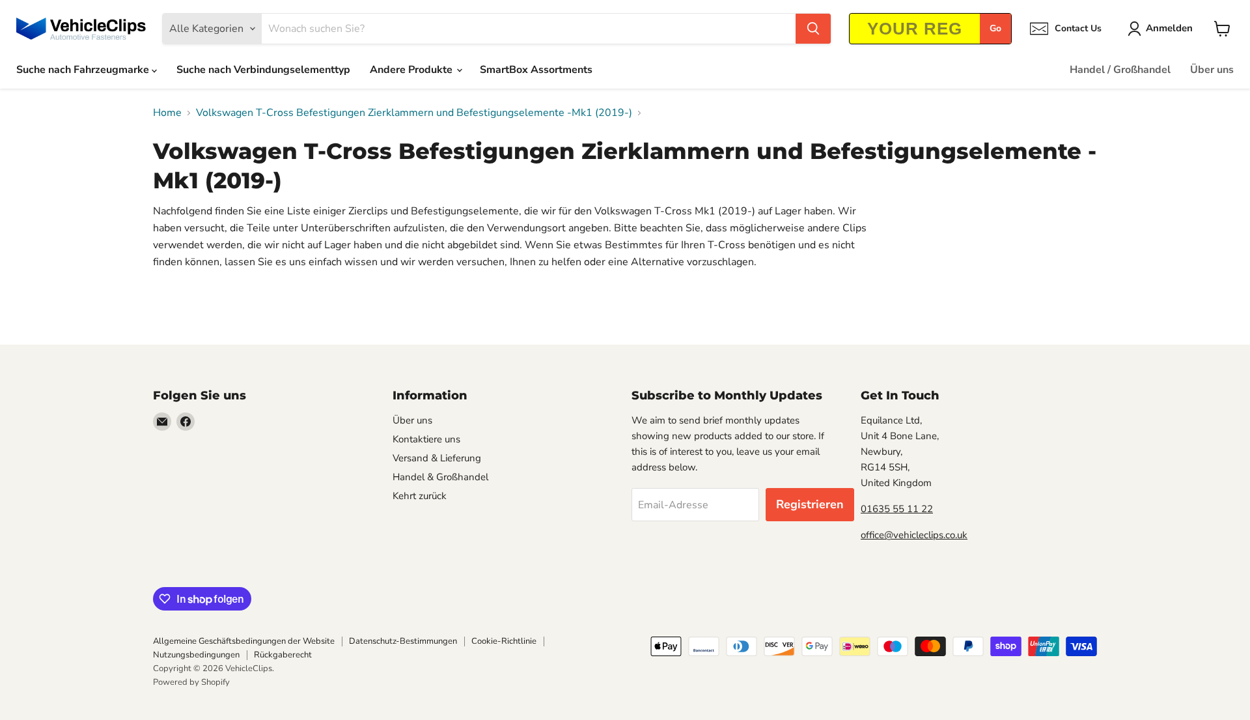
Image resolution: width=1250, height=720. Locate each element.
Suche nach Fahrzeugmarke (84, 70)
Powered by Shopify (191, 682)
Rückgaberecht (283, 655)
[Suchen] (813, 29)
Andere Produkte (412, 70)
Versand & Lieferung (437, 458)
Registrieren (810, 504)
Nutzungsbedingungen (196, 655)
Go (995, 28)
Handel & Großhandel (440, 476)
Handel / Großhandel (1120, 70)
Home (167, 113)
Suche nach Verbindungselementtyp (263, 70)
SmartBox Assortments (536, 70)
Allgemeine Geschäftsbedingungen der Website (244, 641)
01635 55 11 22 (897, 508)
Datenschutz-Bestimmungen (403, 641)
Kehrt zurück (420, 495)
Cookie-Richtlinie (503, 641)
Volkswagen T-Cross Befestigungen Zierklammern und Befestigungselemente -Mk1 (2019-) (414, 113)
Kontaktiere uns (426, 439)
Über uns (1212, 70)
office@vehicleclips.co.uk (914, 534)
